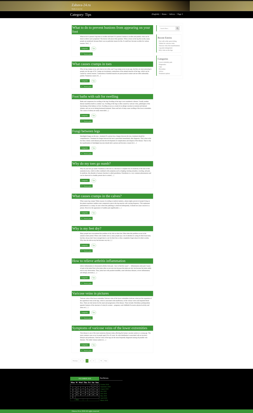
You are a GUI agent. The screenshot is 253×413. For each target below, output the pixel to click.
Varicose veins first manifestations (169, 45)
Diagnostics (162, 64)
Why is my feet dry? (86, 228)
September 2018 (105, 387)
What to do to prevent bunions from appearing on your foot (111, 29)
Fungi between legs (86, 131)
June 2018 (103, 393)
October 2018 (104, 384)
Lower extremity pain (165, 62)
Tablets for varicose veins (167, 43)
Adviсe (161, 71)
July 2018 (103, 391)
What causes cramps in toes (92, 64)
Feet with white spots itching (168, 41)
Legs (160, 67)
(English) (155, 14)
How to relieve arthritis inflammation (98, 261)
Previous (75, 361)
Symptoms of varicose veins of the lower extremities (109, 328)
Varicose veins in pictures (90, 293)
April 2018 (103, 398)
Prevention (162, 69)
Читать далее (88, 54)
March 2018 (104, 400)
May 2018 (103, 396)
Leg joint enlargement (165, 48)
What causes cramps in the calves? (97, 196)
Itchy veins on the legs (166, 50)
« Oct (77, 400)
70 (101, 361)
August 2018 (104, 389)
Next (105, 361)
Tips (93, 48)
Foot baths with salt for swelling (95, 96)
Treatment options (164, 73)
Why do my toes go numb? (91, 163)
